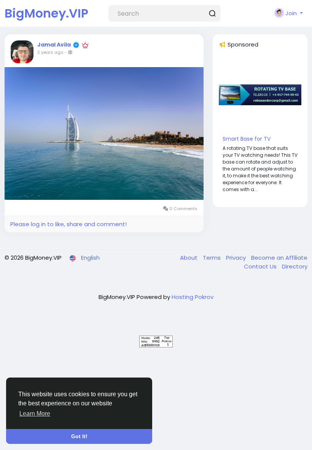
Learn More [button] (34, 413)
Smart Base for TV (247, 139)
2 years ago (50, 52)
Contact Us (261, 266)
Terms (212, 258)
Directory (294, 266)
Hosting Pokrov (192, 297)
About (189, 258)
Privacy (236, 258)
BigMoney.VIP (46, 13)
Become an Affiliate (279, 258)
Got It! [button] (79, 436)
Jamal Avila (54, 44)
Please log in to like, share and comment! (68, 224)
